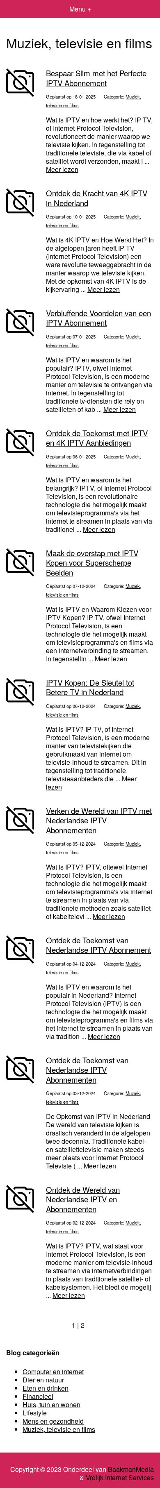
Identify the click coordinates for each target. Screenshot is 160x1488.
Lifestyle (35, 1412)
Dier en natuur (43, 1380)
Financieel (38, 1396)
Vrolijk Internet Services (120, 1478)
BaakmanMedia (131, 1469)
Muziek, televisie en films (59, 1429)
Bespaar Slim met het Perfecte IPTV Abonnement (96, 78)
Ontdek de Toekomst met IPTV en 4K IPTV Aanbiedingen (97, 438)
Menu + (80, 9)
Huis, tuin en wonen (51, 1404)
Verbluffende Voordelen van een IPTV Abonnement (98, 318)
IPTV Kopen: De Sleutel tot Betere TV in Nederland (90, 687)
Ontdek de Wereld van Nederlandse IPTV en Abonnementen (83, 1199)
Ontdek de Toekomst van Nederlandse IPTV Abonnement (98, 945)
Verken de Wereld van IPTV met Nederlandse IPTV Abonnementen (99, 820)
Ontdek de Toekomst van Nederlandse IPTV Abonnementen (87, 1070)
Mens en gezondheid (53, 1421)
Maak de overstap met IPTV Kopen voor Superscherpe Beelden (92, 563)
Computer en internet (53, 1371)
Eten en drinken (46, 1388)
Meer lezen (62, 169)
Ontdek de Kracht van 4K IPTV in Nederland (96, 198)
